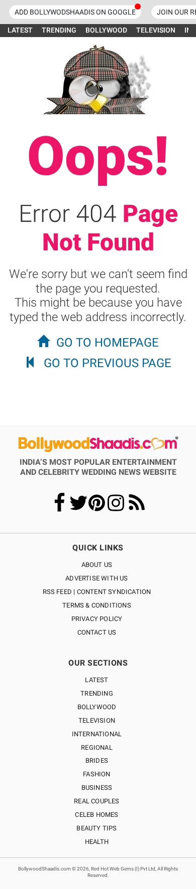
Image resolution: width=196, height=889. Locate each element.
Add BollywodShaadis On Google (75, 12)
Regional (97, 747)
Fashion (96, 774)
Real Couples (96, 801)
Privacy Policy (97, 619)
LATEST (20, 30)
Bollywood (97, 707)
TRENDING (59, 30)
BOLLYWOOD (106, 30)
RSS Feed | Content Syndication (97, 592)
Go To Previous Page (107, 363)
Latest (96, 680)
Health (97, 841)
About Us (97, 564)
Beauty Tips (96, 828)
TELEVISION (155, 30)
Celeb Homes (96, 814)
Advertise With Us (96, 578)
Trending (96, 693)
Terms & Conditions (96, 605)
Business (97, 787)
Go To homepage (107, 343)
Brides (96, 760)
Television (96, 720)
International (97, 734)
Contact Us (97, 632)
